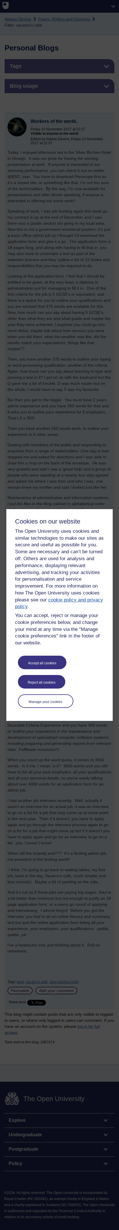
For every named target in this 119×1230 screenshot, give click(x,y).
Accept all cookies (42, 663)
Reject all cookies (41, 682)
